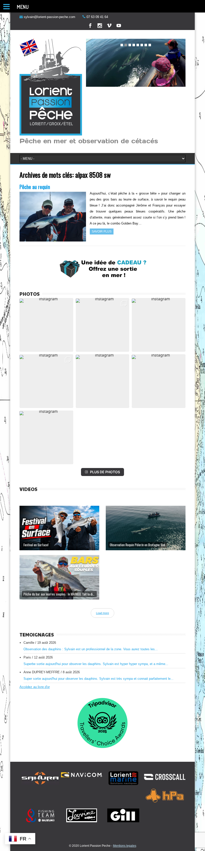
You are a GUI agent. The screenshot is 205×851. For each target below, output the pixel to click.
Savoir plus (102, 231)
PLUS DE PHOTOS (105, 472)
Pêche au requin (35, 186)
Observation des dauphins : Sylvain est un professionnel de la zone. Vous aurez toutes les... (91, 649)
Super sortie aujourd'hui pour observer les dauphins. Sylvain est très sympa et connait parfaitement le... (99, 678)
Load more (102, 613)
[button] (46, 325)
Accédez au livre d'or (35, 687)
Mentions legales (124, 846)
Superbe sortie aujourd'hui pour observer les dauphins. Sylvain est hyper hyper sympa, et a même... (96, 664)
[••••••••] (136, 63)
